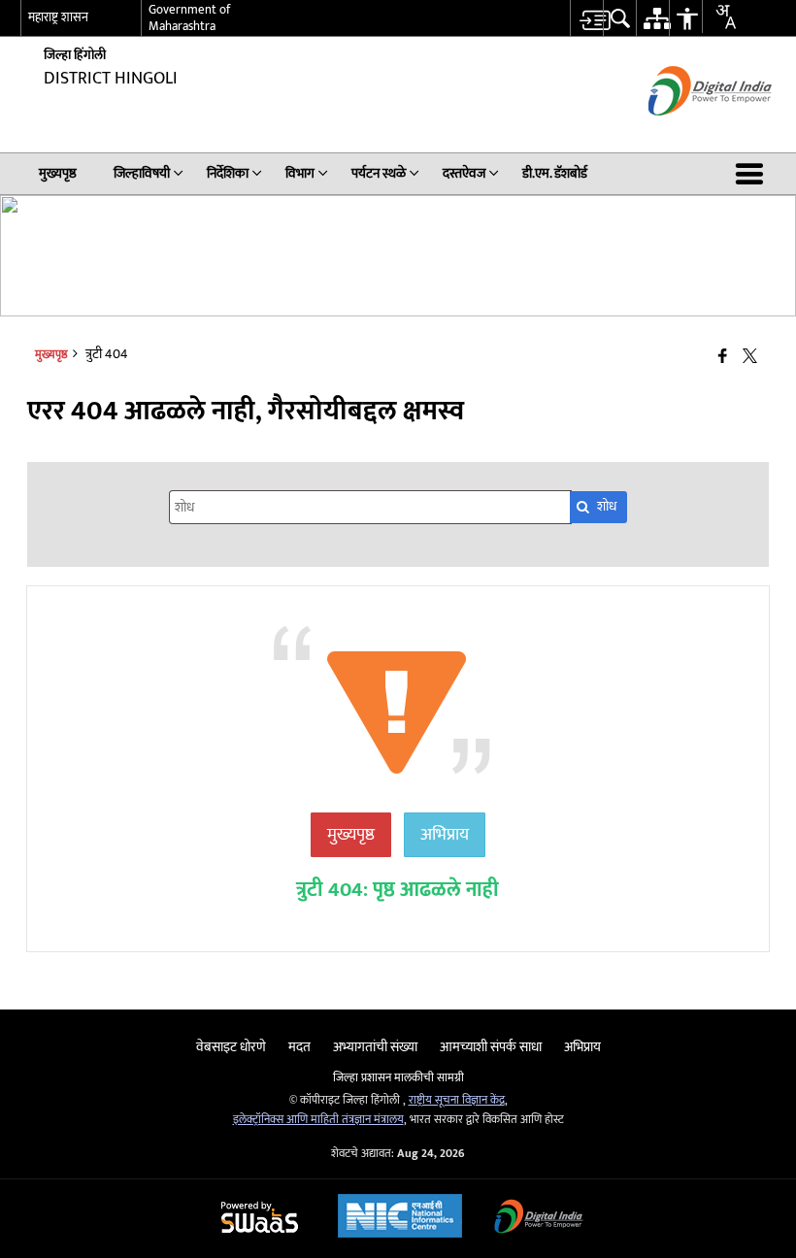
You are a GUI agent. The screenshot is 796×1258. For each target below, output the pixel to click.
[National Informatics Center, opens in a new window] (400, 1218)
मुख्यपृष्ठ (351, 834)
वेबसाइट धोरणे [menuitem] (231, 1047)
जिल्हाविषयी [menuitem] (142, 173)
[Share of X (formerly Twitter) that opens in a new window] (750, 357)
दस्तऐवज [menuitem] (464, 173)
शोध (606, 506)
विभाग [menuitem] (300, 173)
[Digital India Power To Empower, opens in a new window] (539, 1218)
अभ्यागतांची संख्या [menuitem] (375, 1047)
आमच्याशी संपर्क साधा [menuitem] (491, 1047)
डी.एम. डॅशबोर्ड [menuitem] (554, 173)
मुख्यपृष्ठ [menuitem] (58, 173)
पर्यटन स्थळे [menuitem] (378, 173)
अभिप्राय (444, 834)
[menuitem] (586, 18)
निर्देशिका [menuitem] (228, 173)
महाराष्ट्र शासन (58, 17)
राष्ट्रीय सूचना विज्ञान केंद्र (457, 1100)
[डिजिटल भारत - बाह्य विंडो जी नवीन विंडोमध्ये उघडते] (686, 132)
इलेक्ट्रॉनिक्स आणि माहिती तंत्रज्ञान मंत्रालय (318, 1119)
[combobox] (719, 16)
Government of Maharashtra (189, 18)
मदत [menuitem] (299, 1047)
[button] (753, 173)
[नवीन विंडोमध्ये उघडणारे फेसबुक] (723, 357)
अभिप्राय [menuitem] (582, 1047)
